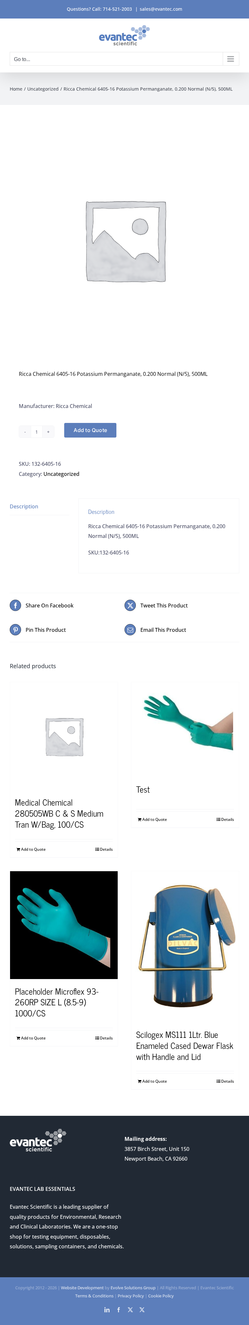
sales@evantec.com (161, 9)
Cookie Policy (161, 1296)
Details (106, 849)
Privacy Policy (131, 1296)
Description (24, 506)
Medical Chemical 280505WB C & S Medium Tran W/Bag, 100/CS (59, 813)
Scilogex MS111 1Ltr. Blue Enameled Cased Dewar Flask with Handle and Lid (184, 1045)
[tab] (39, 506)
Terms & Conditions (94, 1296)
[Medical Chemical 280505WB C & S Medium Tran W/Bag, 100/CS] (64, 736)
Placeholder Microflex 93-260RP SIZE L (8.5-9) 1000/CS (57, 1002)
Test (143, 789)
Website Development (82, 1288)
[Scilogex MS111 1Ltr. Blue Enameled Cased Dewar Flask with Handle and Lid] (185, 946)
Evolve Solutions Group (133, 1288)
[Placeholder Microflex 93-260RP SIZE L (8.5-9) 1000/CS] (64, 925)
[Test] (185, 729)
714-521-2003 (117, 9)
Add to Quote (90, 430)
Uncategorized (61, 474)
